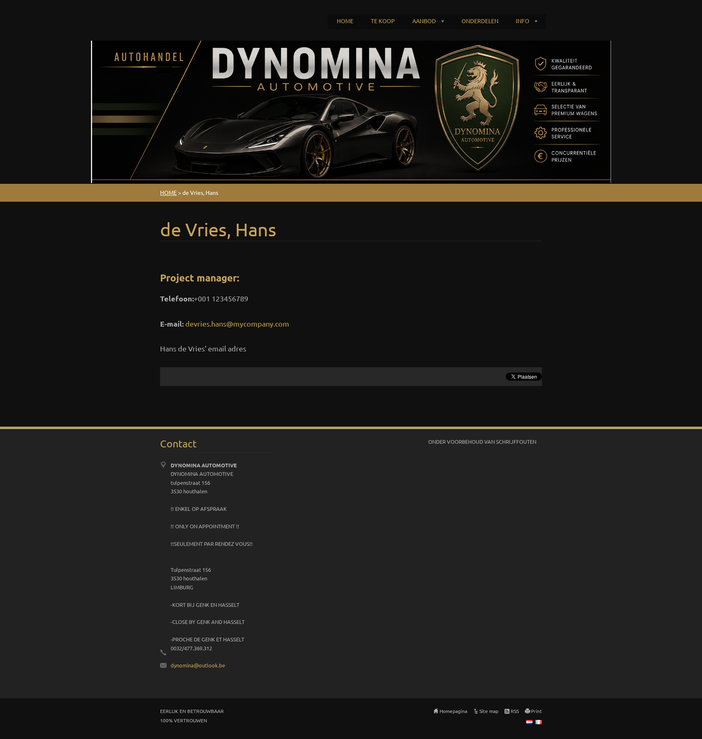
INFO (522, 20)
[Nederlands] (529, 722)
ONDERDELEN (480, 20)
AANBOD (424, 20)
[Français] (538, 722)
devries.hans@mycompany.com (237, 323)
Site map (488, 711)
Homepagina (453, 711)
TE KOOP (383, 20)
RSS (515, 711)
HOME (345, 20)
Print (536, 711)
